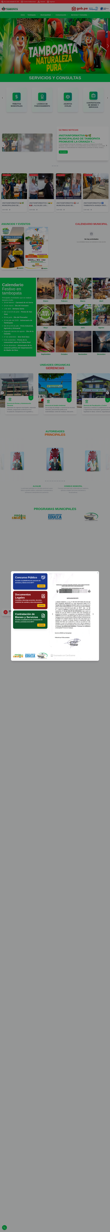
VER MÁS (41, 586)
